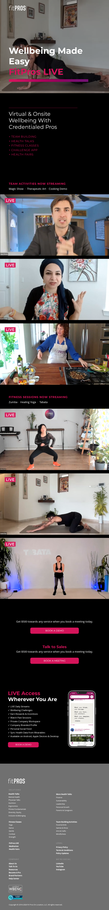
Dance (11, 828)
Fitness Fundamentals (17, 809)
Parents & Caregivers (64, 810)
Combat (12, 834)
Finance (59, 797)
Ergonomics (13, 806)
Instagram (60, 869)
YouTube (60, 866)
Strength (12, 837)
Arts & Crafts (61, 831)
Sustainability (61, 800)
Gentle (11, 831)
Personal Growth (62, 807)
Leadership (60, 804)
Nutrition (12, 803)
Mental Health (14, 797)
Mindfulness (61, 834)
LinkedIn (60, 863)
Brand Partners (15, 875)
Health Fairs (14, 849)
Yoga (10, 825)
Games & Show (62, 828)
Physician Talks (15, 800)
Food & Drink (61, 825)
